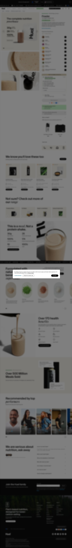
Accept (54, 275)
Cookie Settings (17, 275)
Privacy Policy (31, 273)
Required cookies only (28, 275)
